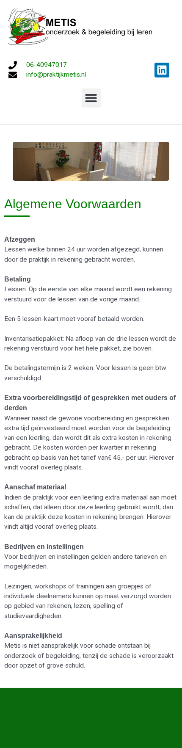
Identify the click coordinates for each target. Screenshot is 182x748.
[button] (91, 98)
